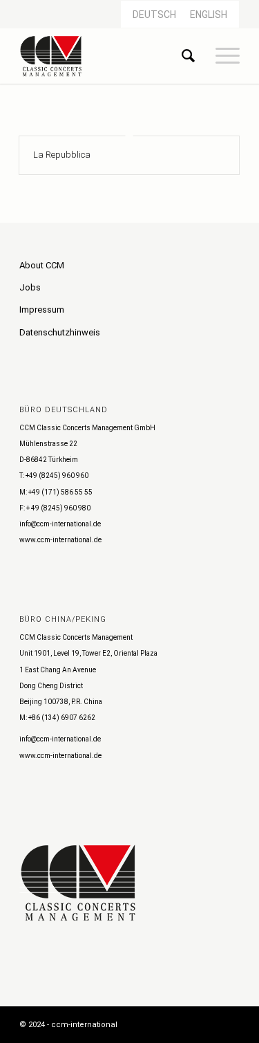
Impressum (41, 309)
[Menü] (221, 56)
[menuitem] (181, 56)
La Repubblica (61, 154)
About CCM (41, 265)
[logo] (107, 56)
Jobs (30, 287)
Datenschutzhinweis (59, 332)
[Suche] (181, 56)
